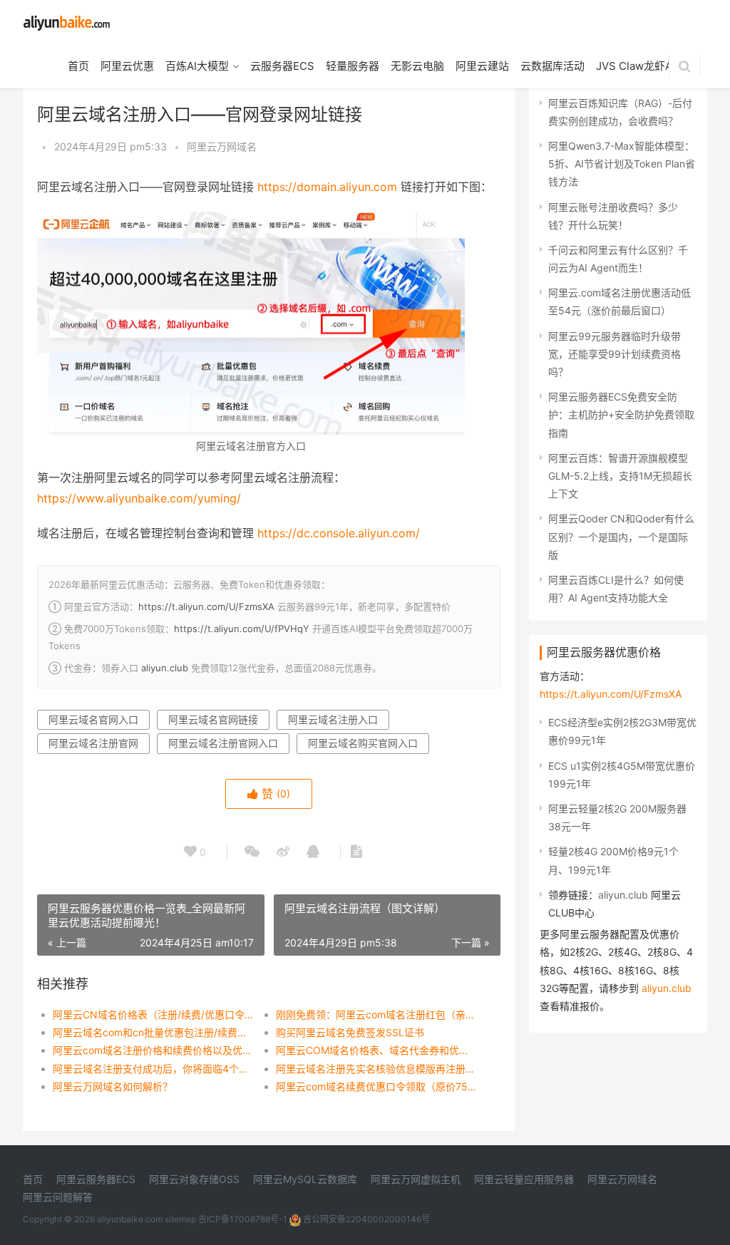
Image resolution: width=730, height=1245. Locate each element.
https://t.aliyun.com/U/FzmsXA (206, 606)
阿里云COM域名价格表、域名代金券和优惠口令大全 (376, 1050)
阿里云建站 (482, 66)
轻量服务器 (352, 66)
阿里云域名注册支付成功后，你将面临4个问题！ (153, 1069)
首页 (78, 66)
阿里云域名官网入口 (93, 719)
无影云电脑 (417, 66)
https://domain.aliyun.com (327, 187)
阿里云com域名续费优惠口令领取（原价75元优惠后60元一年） (376, 1086)
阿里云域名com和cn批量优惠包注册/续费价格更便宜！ (153, 1032)
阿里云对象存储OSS (194, 1179)
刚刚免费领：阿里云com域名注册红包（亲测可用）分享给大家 (376, 1014)
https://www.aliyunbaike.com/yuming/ (139, 498)
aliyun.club (164, 667)
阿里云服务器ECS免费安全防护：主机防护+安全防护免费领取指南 (621, 414)
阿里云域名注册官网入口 (223, 743)
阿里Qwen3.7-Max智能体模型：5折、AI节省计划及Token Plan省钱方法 (621, 163)
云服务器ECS (282, 66)
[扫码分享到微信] (252, 852)
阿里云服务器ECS (95, 1179)
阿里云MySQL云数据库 (305, 1179)
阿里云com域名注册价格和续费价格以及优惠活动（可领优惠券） (153, 1050)
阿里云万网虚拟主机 (416, 1179)
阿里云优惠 (127, 66)
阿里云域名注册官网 (93, 743)
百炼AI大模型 (197, 66)
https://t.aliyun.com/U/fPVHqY (241, 628)
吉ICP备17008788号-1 (242, 1219)
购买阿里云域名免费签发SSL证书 (350, 1032)
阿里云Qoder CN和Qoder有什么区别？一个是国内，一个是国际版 (621, 536)
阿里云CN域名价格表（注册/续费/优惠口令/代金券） (153, 1014)
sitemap (180, 1219)
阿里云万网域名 (222, 146)
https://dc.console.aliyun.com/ (338, 533)
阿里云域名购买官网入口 (363, 743)
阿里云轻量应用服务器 (524, 1179)
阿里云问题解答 (58, 1197)
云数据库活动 (552, 66)
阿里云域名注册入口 (333, 719)
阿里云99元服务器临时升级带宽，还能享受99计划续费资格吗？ (614, 354)
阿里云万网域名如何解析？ (113, 1086)
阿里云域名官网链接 (213, 719)
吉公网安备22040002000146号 (365, 1219)
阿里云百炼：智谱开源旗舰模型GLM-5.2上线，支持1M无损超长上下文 (620, 476)
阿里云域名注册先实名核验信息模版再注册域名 (376, 1069)
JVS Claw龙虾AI (635, 66)
